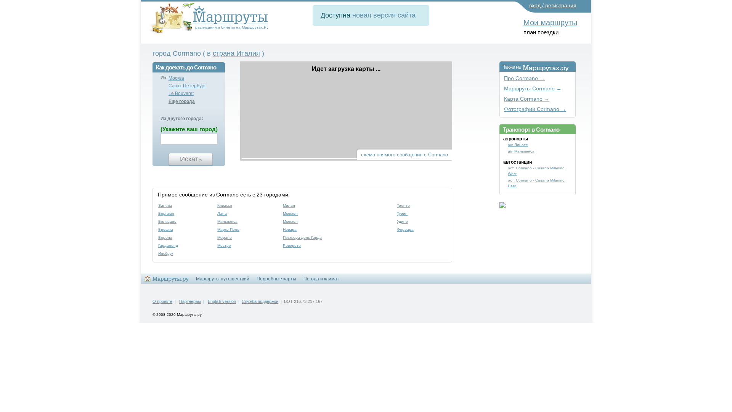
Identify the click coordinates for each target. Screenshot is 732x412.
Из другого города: (182, 118)
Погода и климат (321, 279)
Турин (402, 213)
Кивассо (224, 205)
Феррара (405, 229)
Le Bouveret (181, 93)
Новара (290, 229)
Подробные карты (276, 279)
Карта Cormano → (526, 99)
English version (222, 301)
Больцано (167, 221)
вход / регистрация (552, 5)
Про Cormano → (524, 78)
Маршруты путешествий (222, 279)
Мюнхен (290, 213)
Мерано (224, 237)
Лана (222, 213)
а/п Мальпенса (521, 151)
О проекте (162, 301)
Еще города (182, 101)
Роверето (292, 245)
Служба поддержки (260, 301)
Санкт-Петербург (187, 86)
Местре (224, 245)
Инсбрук (165, 253)
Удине (402, 221)
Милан (289, 205)
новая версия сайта (384, 15)
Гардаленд (168, 245)
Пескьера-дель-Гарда (302, 237)
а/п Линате (518, 145)
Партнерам (190, 301)
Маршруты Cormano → (533, 89)
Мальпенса (227, 221)
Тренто (403, 205)
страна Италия (236, 53)
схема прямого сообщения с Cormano (404, 155)
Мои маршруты (550, 22)
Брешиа (165, 229)
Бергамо (166, 213)
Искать (191, 159)
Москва (176, 78)
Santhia (165, 205)
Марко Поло (228, 229)
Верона (165, 237)
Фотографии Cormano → (535, 109)
